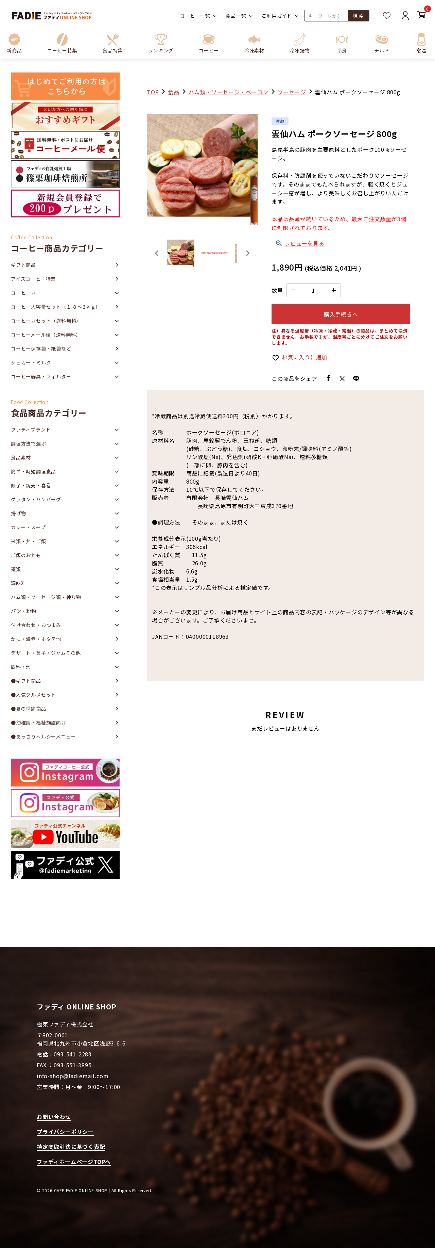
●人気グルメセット (33, 694)
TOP (153, 92)
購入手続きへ (341, 314)
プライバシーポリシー (65, 1132)
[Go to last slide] (157, 253)
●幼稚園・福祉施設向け (38, 722)
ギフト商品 (23, 264)
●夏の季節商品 (28, 708)
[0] (421, 15)
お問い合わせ (54, 1117)
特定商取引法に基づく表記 (71, 1146)
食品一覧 (236, 15)
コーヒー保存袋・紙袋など (41, 348)
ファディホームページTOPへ (74, 1161)
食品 (173, 92)
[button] (62, 43)
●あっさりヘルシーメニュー (43, 736)
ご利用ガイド (277, 15)
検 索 (358, 15)
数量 (277, 290)
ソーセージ (292, 92)
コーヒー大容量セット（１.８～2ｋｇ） (56, 306)
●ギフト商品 (26, 680)
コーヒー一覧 (195, 15)
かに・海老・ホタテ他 (36, 638)
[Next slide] (247, 253)
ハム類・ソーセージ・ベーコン (228, 92)
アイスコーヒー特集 (33, 278)
